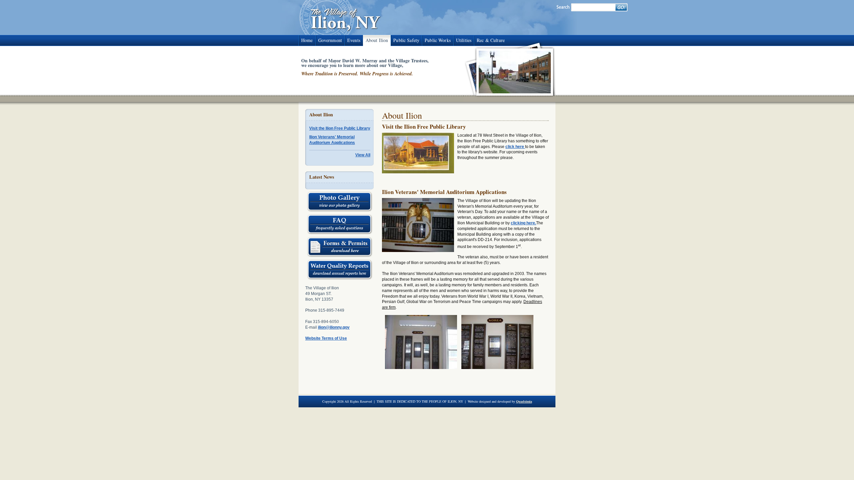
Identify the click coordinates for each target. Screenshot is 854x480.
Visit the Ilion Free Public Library (339, 128)
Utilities (463, 40)
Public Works (438, 40)
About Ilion (377, 40)
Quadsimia (524, 401)
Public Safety (406, 40)
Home (307, 40)
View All (362, 155)
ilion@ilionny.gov (334, 327)
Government (330, 40)
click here (515, 146)
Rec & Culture (491, 40)
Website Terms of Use (326, 338)
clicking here (523, 223)
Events (353, 40)
